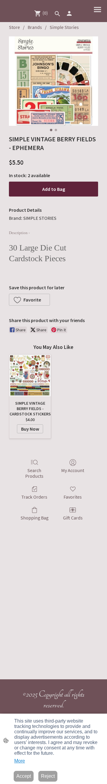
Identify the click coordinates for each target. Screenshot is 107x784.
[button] (57, 13)
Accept (23, 776)
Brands (35, 27)
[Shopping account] (69, 13)
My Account (72, 470)
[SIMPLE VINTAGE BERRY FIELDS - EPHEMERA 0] (53, 81)
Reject (48, 776)
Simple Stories (64, 27)
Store (14, 27)
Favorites (73, 497)
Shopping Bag (34, 518)
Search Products (34, 473)
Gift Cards (73, 518)
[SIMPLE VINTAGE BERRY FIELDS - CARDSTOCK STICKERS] (30, 375)
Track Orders (34, 497)
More (19, 760)
